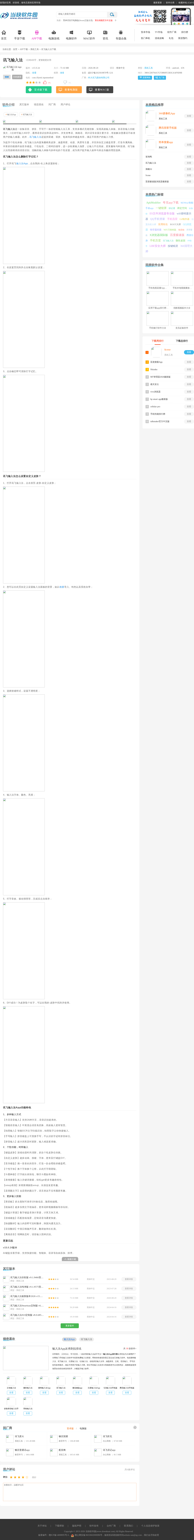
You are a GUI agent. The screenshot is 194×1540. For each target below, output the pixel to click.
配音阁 (62, 1450)
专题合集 (121, 38)
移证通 (172, 208)
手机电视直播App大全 (158, 288)
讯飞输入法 (26, 114)
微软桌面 (180, 240)
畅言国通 (63, 1436)
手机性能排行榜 (157, 414)
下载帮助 (59, 1526)
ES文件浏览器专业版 (162, 213)
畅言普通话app (22, 1450)
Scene (148, 175)
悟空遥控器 (155, 229)
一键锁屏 (161, 208)
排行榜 (184, 32)
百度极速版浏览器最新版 (157, 181)
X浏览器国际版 (159, 235)
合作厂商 (111, 1526)
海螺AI (149, 169)
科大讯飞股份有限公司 (98, 78)
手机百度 (155, 240)
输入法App (11, 114)
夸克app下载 (171, 202)
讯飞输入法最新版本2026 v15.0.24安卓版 (27, 1296)
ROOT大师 (175, 224)
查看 (34, 73)
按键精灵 (173, 246)
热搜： (60, 20)
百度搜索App (156, 362)
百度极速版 (177, 235)
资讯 (105, 38)
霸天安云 (154, 384)
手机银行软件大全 (157, 328)
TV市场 (158, 32)
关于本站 (42, 1526)
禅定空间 (182, 208)
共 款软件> (129, 1348)
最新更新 (157, 3)
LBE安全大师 (158, 245)
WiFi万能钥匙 (170, 230)
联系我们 (128, 1526)
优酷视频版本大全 (181, 308)
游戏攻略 (159, 38)
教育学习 (63, 1441)
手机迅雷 (172, 219)
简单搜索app (166, 142)
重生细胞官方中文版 (104, 20)
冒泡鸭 (149, 157)
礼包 (171, 38)
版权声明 (76, 1526)
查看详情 (129, 1279)
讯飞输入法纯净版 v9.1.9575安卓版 (27, 1287)
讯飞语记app (109, 1450)
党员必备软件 (182, 328)
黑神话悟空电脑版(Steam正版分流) (78, 20)
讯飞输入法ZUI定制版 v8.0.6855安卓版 (27, 1315)
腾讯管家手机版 (168, 127)
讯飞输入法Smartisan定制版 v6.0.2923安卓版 (27, 1305)
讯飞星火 (19, 1436)
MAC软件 (89, 38)
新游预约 (182, 38)
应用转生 (163, 224)
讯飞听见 (107, 1436)
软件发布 (94, 1526)
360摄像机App (167, 113)
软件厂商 (171, 32)
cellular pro (155, 406)
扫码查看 (17, 77)
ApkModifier (153, 202)
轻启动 (181, 230)
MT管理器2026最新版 (160, 377)
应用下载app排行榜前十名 (160, 308)
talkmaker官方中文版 (159, 421)
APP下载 (37, 38)
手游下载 (19, 38)
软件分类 (170, 3)
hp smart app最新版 (159, 399)
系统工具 (34, 49)
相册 (61, 587)
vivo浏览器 (155, 392)
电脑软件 (71, 38)
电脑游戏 (53, 38)
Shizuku (153, 369)
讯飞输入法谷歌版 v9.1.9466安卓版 (27, 1277)
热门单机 (145, 38)
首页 (4, 38)
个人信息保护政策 (150, 1526)
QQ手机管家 (157, 218)
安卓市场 (145, 32)
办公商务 (107, 1441)
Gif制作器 (184, 219)
